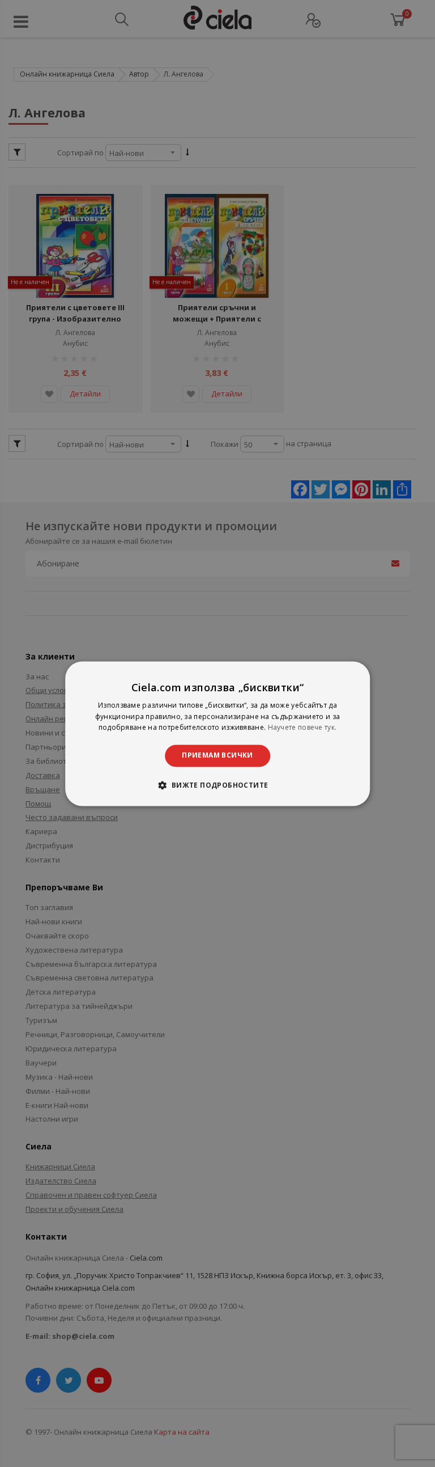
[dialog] (217, 733)
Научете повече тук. (302, 728)
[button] (217, 785)
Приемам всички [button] (217, 755)
